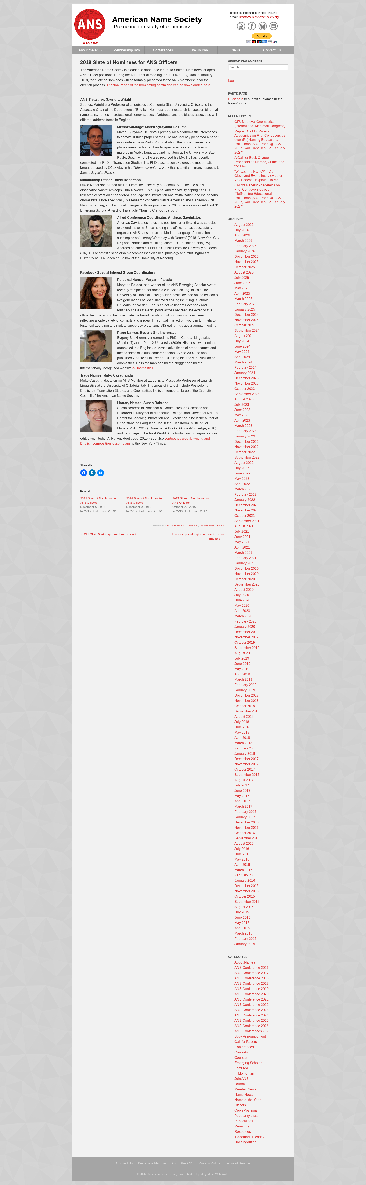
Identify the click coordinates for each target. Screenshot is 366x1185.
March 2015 (243, 933)
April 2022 (242, 484)
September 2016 (246, 838)
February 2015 (245, 938)
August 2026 (244, 225)
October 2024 (244, 325)
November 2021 (246, 510)
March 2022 (243, 489)
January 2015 (244, 944)
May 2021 (241, 542)
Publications (243, 1121)
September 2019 (246, 648)
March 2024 (243, 362)
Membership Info (126, 50)
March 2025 (243, 299)
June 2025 (242, 283)
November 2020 (246, 574)
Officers (220, 525)
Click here (235, 99)
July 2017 (241, 785)
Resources (242, 1131)
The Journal (199, 50)
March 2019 (243, 679)
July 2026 (241, 230)
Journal (240, 1084)
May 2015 (241, 923)
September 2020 (246, 584)
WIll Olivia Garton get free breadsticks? (108, 534)
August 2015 (244, 907)
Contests (241, 1052)
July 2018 (241, 722)
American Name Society (157, 19)
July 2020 (241, 595)
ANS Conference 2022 (251, 1004)
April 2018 (242, 738)
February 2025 (245, 304)
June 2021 (242, 537)
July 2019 (241, 658)
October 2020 (244, 579)
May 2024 (241, 351)
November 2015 (246, 891)
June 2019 (242, 663)
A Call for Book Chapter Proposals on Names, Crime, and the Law (259, 162)
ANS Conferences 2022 (252, 1031)
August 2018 (244, 716)
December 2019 (246, 632)
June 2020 (242, 600)
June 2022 (242, 473)
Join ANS (241, 1079)
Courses (240, 1057)
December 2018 (246, 695)
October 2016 (244, 833)
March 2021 (243, 552)
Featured (193, 525)
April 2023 (242, 420)
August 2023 (244, 399)
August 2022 (244, 463)
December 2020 (246, 568)
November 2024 (246, 320)
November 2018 (246, 700)
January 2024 (244, 373)
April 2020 (242, 611)
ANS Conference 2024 (251, 1015)
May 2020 (241, 605)
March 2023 (243, 426)
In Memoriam (244, 1073)
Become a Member (152, 1163)
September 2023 (246, 394)
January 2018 (244, 753)
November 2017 (246, 764)
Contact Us (272, 50)
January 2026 (244, 251)
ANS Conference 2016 (251, 967)
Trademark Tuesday (249, 1137)
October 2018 (244, 706)
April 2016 (242, 864)
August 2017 (244, 780)
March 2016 (243, 870)
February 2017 (245, 812)
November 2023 (246, 383)
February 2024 (245, 367)
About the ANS (90, 50)
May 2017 (241, 796)
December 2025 (246, 256)
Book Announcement (250, 1036)
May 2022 (241, 478)
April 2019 (242, 674)
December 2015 (246, 886)
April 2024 (242, 357)
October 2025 (244, 267)
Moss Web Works (218, 1174)
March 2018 (243, 743)
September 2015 (246, 901)
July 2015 (241, 912)
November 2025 (246, 262)
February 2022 (245, 494)
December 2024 (246, 314)
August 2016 (244, 843)
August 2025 (244, 272)
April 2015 (242, 928)
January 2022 (244, 500)
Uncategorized (245, 1142)
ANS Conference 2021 (251, 999)
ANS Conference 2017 (176, 525)
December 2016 (246, 822)
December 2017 (246, 759)
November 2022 (246, 447)
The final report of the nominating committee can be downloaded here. (159, 85)
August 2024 (244, 336)
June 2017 (242, 790)
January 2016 (244, 880)
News (235, 50)
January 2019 (244, 690)
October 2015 (244, 896)
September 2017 (246, 775)
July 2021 (241, 531)
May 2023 (241, 415)
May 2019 (241, 669)
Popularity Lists (246, 1116)
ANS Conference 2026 (251, 1026)
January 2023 (244, 436)
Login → (234, 80)
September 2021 (246, 521)
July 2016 (241, 849)
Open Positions (246, 1110)
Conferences (163, 50)
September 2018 (246, 711)
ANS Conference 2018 (251, 978)
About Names (244, 962)
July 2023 (241, 404)
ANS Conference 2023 (251, 1010)
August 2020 (244, 589)
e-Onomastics (142, 368)
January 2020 (244, 626)
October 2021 (244, 515)
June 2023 (242, 410)
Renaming (242, 1126)
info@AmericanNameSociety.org (259, 17)
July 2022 (241, 468)
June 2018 (242, 727)
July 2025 (241, 277)
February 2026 (245, 246)
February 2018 (245, 748)
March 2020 (243, 616)
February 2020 (245, 621)
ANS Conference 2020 (251, 994)
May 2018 (241, 732)
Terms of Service (237, 1163)
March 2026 (243, 240)
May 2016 (241, 859)
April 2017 (242, 801)
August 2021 (244, 526)
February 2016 (245, 875)
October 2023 (244, 388)
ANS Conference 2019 (251, 989)
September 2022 (246, 457)
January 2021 (244, 563)
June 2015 (242, 917)
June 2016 (242, 854)
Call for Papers (245, 1041)
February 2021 (245, 558)
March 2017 (243, 806)
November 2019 (246, 637)
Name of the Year (247, 1100)
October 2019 (244, 642)
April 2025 (242, 293)
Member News (207, 525)
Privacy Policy (209, 1163)
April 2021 (242, 547)
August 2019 (244, 653)
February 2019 (245, 685)
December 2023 (246, 378)
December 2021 (246, 505)
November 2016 (246, 827)
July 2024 (241, 341)
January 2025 (244, 309)
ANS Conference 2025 (251, 1020)
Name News (243, 1094)
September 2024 (246, 330)
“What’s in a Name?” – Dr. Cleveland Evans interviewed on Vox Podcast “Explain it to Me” (258, 176)
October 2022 (244, 452)
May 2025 (241, 288)
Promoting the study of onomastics (152, 26)
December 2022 (246, 441)
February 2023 (245, 431)
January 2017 (244, 817)
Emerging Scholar (248, 1063)
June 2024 (242, 346)
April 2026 (242, 235)
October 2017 (244, 769)
